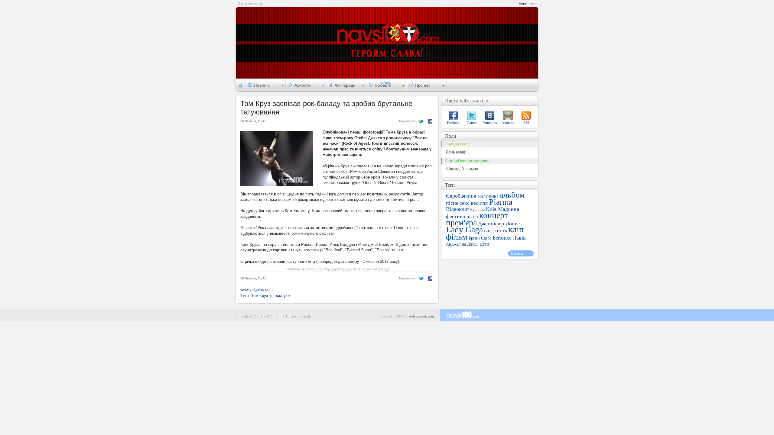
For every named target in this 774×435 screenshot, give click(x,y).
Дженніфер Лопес (499, 224)
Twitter (471, 122)
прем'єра (461, 222)
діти (484, 244)
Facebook (453, 122)
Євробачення (461, 196)
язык (532, 3)
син (474, 216)
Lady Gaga (464, 229)
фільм (276, 295)
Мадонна (508, 209)
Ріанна (500, 202)
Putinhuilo (490, 122)
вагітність (495, 230)
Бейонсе (502, 238)
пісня (452, 203)
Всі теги (517, 253)
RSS (526, 122)
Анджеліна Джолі (462, 244)
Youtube (508, 122)
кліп (516, 229)
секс (465, 203)
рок (287, 295)
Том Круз (259, 295)
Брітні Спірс (480, 238)
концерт (493, 215)
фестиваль (458, 216)
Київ (491, 209)
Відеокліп (457, 209)
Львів (519, 238)
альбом (512, 194)
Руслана (477, 209)
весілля (479, 203)
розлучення (487, 196)
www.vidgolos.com (256, 289)
